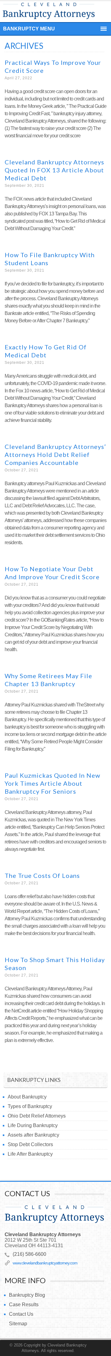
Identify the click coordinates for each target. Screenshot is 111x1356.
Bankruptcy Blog (27, 1295)
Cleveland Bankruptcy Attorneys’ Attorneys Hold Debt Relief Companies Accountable (55, 454)
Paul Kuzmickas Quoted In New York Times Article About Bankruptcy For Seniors (52, 783)
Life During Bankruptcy (33, 1125)
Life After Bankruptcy (30, 1154)
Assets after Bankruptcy (33, 1135)
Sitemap (18, 1323)
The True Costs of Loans (42, 875)
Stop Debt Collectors (30, 1144)
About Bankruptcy (27, 1096)
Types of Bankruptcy (30, 1106)
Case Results (24, 1304)
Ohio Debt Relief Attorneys (37, 1115)
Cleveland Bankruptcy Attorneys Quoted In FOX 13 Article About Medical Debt (54, 170)
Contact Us (21, 1314)
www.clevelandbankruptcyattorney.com (45, 1262)
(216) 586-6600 (29, 1254)
